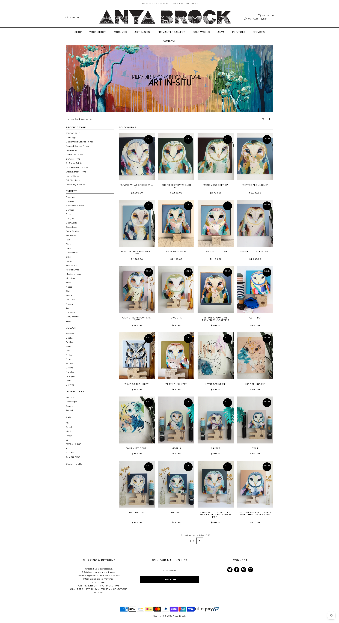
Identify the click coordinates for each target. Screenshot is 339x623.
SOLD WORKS (201, 32)
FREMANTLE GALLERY (171, 32)
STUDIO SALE (73, 133)
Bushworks (71, 222)
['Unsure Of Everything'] (255, 223)
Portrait (70, 397)
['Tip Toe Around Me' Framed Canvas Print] (216, 289)
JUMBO (70, 452)
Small (69, 427)
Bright (69, 337)
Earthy (69, 342)
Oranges (70, 376)
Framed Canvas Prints (77, 146)
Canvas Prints (73, 158)
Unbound (71, 312)
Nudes (69, 286)
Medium (70, 431)
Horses (69, 261)
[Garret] (216, 420)
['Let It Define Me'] (216, 355)
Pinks (69, 355)
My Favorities (257, 18)
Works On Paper (74, 154)
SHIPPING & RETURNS (98, 560)
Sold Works (81, 119)
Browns (70, 384)
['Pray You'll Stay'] (176, 355)
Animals (70, 201)
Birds (68, 214)
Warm (69, 346)
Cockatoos (71, 227)
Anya (221, 32)
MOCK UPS (120, 32)
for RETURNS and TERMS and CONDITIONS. (104, 589)
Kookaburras (72, 269)
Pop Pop (70, 299)
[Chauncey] (176, 484)
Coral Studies (72, 231)
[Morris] (176, 420)
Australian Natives (75, 205)
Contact (169, 40)
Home (69, 119)
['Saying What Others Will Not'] (137, 156)
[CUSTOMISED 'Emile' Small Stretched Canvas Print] (255, 484)
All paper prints (74, 163)
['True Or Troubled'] (137, 355)
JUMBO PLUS (73, 457)
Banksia (70, 209)
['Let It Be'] (255, 289)
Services (259, 32)
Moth (68, 282)
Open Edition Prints (76, 171)
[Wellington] (137, 484)
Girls (68, 256)
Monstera (70, 278)
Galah (69, 248)
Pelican (69, 295)
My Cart (268, 15)
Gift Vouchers (72, 180)
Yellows (69, 363)
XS (67, 422)
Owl (68, 291)
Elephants (71, 235)
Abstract (70, 197)
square (69, 406)
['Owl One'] (176, 289)
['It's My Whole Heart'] (216, 223)
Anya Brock (179, 616)
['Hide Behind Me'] (255, 355)
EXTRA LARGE (73, 444)
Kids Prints (71, 265)
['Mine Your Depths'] (216, 156)
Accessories (71, 150)
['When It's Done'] (137, 420)
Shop (78, 32)
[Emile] (255, 420)
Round (69, 410)
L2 (67, 440)
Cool (68, 350)
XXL (68, 448)
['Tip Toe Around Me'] (255, 156)
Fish (68, 239)
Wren (69, 321)
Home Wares (72, 176)
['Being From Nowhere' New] (137, 289)
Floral (69, 244)
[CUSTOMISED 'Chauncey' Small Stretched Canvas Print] (216, 484)
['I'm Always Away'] (176, 223)
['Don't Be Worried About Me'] (137, 223)
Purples (70, 372)
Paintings (71, 137)
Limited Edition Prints (77, 167)
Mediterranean (73, 274)
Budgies (70, 218)
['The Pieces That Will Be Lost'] (176, 156)
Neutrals (70, 333)
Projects (238, 32)
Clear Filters (74, 464)
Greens (69, 367)
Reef (68, 308)
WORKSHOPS (97, 32)
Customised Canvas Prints (79, 141)
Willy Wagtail (72, 316)
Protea (69, 304)
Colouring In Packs (75, 184)
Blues (68, 359)
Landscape (71, 401)
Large (69, 435)
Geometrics (72, 252)
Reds (68, 380)
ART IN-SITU (142, 32)
